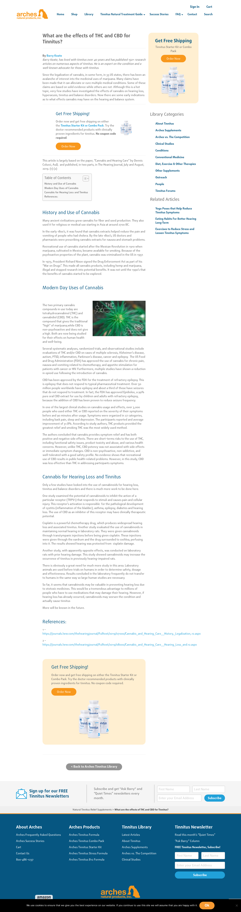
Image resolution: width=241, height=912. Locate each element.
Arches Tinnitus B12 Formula (86, 859)
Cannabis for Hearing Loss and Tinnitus (66, 192)
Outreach (161, 177)
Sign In (194, 6)
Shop (74, 14)
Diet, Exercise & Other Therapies (175, 163)
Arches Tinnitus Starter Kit (85, 847)
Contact (192, 14)
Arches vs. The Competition (172, 137)
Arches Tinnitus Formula (84, 834)
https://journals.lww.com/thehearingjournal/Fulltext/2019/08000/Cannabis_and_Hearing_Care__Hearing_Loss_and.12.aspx (120, 644)
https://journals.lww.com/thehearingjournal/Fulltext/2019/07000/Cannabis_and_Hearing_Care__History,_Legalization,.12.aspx (122, 633)
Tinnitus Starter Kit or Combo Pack (82, 125)
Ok (207, 905)
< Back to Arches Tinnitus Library (94, 766)
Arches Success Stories (30, 840)
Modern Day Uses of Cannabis (61, 188)
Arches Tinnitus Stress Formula (88, 853)
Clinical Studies (164, 143)
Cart (209, 6)
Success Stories (159, 14)
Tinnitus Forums (165, 190)
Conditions (161, 150)
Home (60, 14)
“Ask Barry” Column (187, 840)
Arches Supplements (168, 130)
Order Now (68, 146)
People (159, 184)
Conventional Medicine (169, 157)
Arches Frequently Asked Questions (38, 834)
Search (208, 14)
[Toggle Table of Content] (84, 179)
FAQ (178, 14)
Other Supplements (167, 170)
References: (51, 196)
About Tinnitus (164, 123)
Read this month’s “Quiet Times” (195, 834)
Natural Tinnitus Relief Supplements (92, 809)
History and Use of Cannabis (60, 183)
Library (89, 14)
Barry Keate (54, 55)
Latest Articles (131, 834)
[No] (236, 905)
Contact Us (22, 853)
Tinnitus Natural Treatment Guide (121, 14)
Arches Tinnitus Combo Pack (86, 840)
